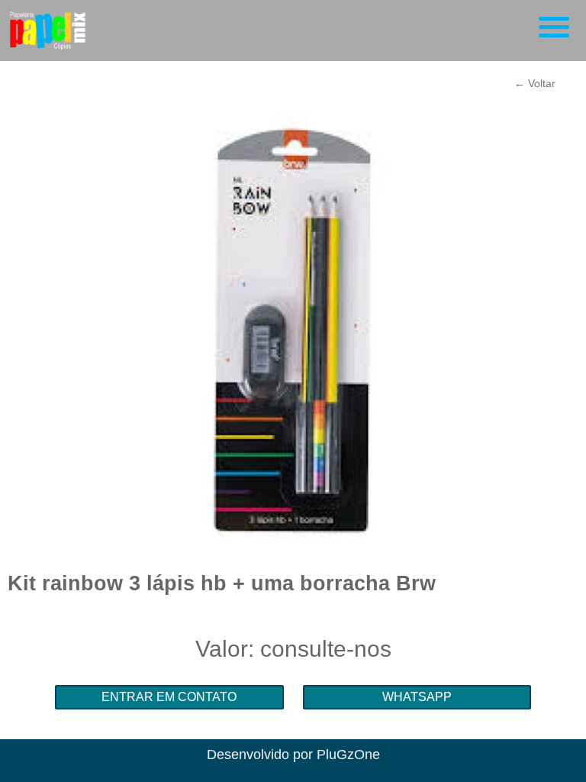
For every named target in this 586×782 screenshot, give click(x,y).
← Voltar (534, 83)
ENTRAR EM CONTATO (169, 696)
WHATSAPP (417, 696)
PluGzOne (348, 754)
